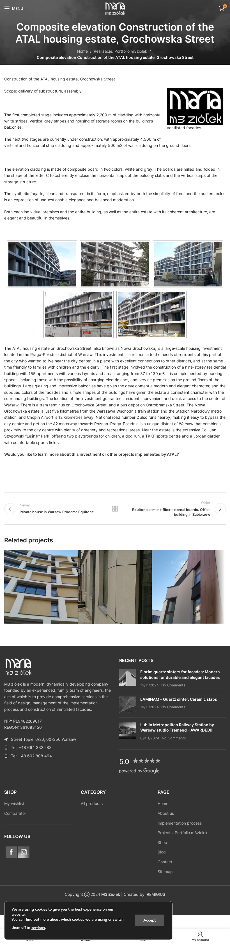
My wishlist (14, 803)
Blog (162, 852)
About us (166, 813)
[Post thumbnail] (127, 678)
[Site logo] (115, 8)
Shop (162, 842)
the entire (131, 211)
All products (92, 803)
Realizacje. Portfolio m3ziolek (120, 51)
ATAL (45, 79)
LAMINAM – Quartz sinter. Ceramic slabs (178, 699)
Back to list (115, 508)
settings (38, 928)
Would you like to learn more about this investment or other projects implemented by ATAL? (91, 454)
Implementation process (180, 823)
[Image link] (18, 665)
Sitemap (165, 871)
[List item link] (57, 747)
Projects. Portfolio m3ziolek (183, 832)
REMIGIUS (156, 894)
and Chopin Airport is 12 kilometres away (56, 417)
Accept (149, 920)
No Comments (173, 685)
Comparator (15, 813)
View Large (73, 555)
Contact (165, 861)
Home (82, 51)
